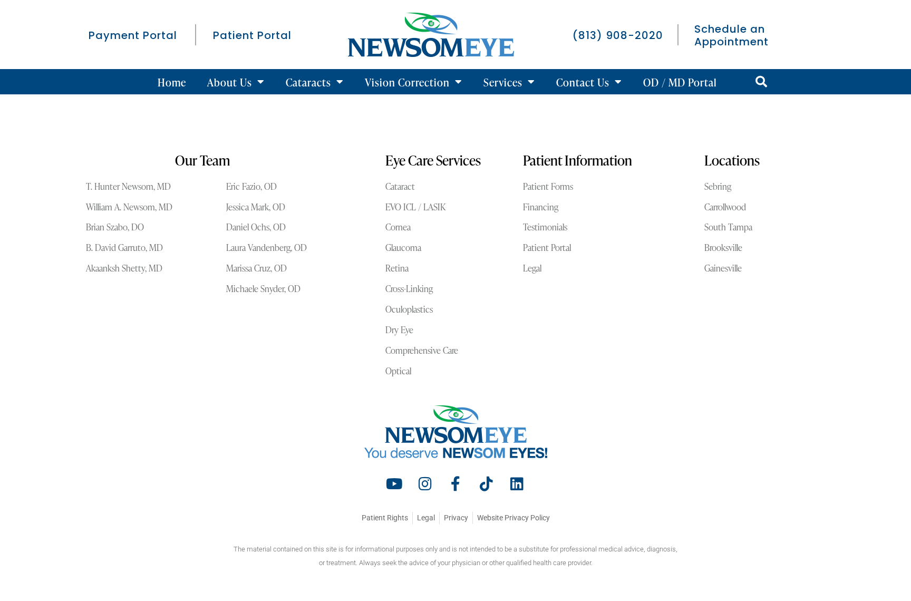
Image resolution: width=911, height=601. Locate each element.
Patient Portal (252, 35)
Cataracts (308, 82)
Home (172, 82)
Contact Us (582, 82)
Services (502, 82)
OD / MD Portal (680, 82)
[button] (761, 81)
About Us (229, 82)
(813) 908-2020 (618, 35)
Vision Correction (407, 82)
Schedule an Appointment (731, 35)
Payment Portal (133, 35)
